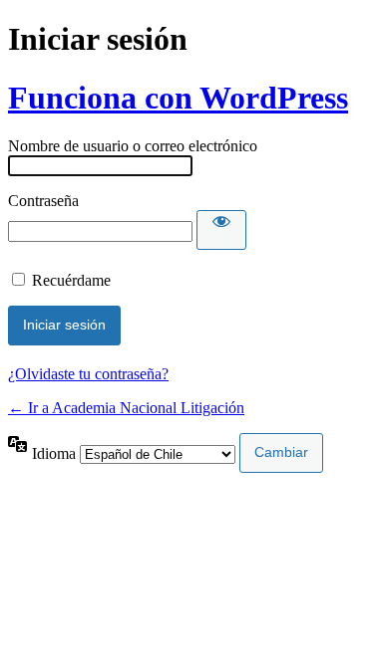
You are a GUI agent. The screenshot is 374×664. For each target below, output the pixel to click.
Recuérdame (71, 280)
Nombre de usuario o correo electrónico (132, 145)
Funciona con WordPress (178, 97)
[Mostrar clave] (221, 230)
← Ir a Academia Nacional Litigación (126, 407)
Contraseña (43, 200)
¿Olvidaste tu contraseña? (88, 373)
